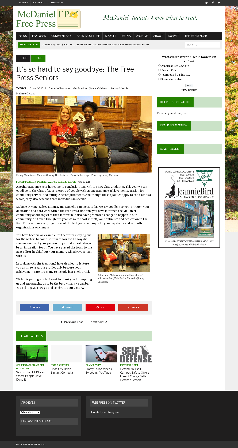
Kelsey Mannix (119, 88)
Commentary (61, 36)
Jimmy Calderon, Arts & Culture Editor (52, 182)
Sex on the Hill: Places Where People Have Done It (30, 376)
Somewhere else (171, 79)
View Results (189, 90)
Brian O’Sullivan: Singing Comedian (62, 370)
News (23, 36)
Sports (110, 36)
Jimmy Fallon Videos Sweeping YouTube (99, 370)
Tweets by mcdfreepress (172, 113)
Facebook (39, 3)
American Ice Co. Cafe (175, 66)
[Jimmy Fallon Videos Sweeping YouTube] (101, 360)
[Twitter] (206, 3)
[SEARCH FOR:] (202, 44)
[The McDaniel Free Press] (48, 19)
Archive (142, 36)
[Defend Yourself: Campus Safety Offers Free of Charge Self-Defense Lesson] (136, 360)
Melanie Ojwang (25, 93)
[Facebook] (213, 3)
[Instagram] (219, 3)
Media (126, 36)
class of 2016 (38, 88)
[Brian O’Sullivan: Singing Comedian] (66, 360)
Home (35, 365)
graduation (80, 88)
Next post (96, 322)
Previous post (73, 322)
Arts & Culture (88, 36)
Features (39, 36)
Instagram (56, 3)
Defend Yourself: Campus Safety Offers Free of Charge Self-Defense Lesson (134, 374)
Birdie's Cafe (169, 70)
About (158, 36)
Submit (173, 36)
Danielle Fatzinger (60, 88)
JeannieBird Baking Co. (175, 74)
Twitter (23, 3)
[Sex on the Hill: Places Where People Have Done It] (32, 360)
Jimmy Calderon (98, 88)
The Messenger (196, 36)
